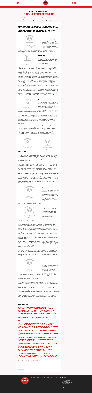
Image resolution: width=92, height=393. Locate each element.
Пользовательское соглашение (67, 382)
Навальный (59, 7)
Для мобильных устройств (66, 383)
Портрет (37, 7)
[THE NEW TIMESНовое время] (45, 2)
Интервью (29, 7)
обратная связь (63, 377)
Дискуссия (24, 7)
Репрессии (33, 7)
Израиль (54, 7)
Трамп (63, 7)
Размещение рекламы (65, 381)
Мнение (20, 7)
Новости (56, 2)
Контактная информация (66, 380)
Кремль (69, 7)
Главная (24, 2)
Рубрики (30, 2)
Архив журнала (54, 377)
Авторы (34, 2)
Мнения (47, 377)
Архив (61, 2)
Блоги (46, 7)
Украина (50, 7)
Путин (66, 7)
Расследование (42, 7)
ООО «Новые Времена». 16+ (35, 379)
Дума (72, 7)
